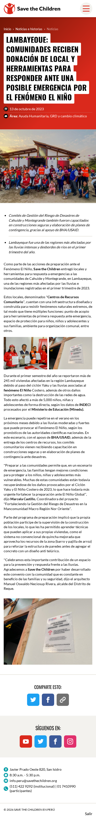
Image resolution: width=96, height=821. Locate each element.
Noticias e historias (29, 29)
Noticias (52, 29)
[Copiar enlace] (63, 700)
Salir (88, 813)
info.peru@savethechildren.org (33, 781)
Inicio (7, 29)
